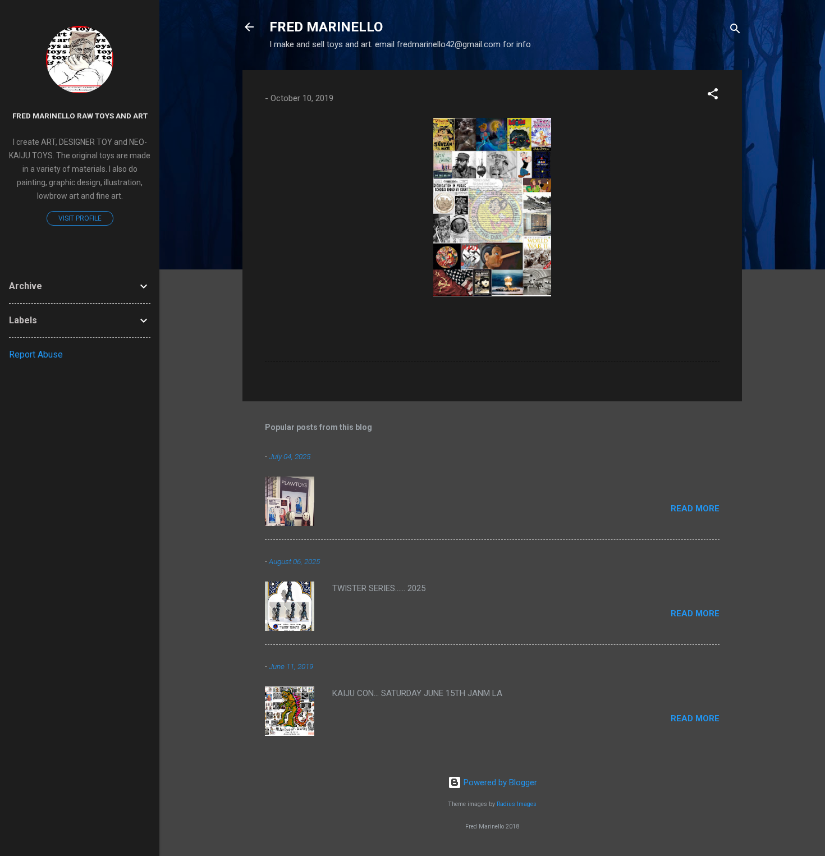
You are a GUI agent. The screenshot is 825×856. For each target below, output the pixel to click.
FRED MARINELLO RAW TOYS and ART (80, 115)
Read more (695, 508)
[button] (712, 95)
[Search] (735, 30)
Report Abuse (36, 354)
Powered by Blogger (499, 782)
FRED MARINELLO (326, 27)
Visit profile (80, 218)
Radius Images (517, 804)
